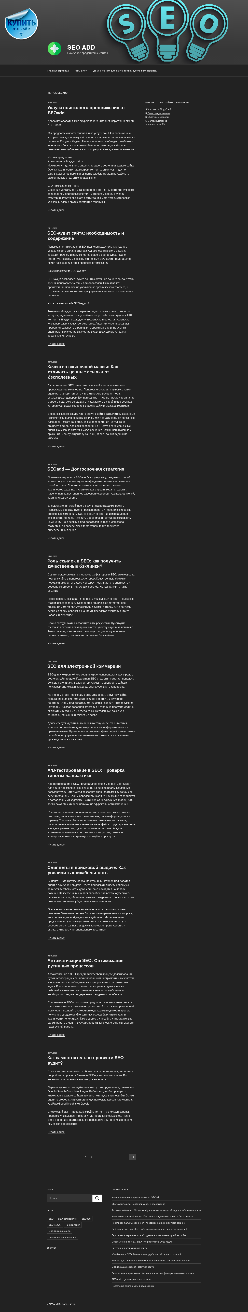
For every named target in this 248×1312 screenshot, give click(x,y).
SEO (51, 1218)
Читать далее (56, 210)
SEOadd (86, 1218)
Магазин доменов (157, 120)
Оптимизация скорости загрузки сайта (133, 1266)
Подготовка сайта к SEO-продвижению (133, 1285)
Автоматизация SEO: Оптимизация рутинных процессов (85, 963)
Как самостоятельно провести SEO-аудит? (86, 1060)
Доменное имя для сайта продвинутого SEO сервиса (125, 70)
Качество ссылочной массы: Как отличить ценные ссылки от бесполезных (82, 371)
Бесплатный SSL (156, 124)
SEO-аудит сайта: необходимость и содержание (85, 235)
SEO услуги (55, 1224)
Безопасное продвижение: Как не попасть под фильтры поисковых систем (153, 1273)
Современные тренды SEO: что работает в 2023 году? (142, 1241)
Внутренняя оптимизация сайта (129, 1247)
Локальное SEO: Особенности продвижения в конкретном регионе (149, 1222)
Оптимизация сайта (60, 1230)
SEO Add (81, 47)
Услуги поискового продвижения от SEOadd (86, 110)
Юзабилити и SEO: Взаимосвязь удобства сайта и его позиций (146, 1254)
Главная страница (58, 70)
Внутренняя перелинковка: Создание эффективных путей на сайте (149, 1235)
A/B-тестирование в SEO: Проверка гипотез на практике (85, 772)
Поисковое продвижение (62, 1236)
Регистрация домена (158, 113)
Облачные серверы (158, 116)
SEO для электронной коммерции (84, 666)
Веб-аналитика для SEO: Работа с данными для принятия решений (149, 1229)
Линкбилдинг (73, 1224)
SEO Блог (81, 70)
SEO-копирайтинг (67, 1218)
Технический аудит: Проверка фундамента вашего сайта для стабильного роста (156, 1210)
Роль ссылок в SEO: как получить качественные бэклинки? (84, 563)
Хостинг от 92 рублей (159, 109)
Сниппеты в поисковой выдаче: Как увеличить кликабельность (86, 870)
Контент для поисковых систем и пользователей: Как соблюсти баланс (151, 1260)
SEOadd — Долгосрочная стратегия (85, 469)
